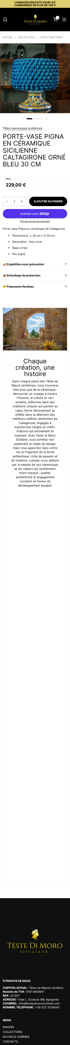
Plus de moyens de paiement (35, 221)
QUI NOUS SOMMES (16, 1036)
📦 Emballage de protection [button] (21, 275)
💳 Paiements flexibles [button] (18, 286)
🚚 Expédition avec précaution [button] (23, 264)
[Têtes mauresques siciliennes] (35, 19)
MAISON (8, 1027)
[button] (5, 19)
